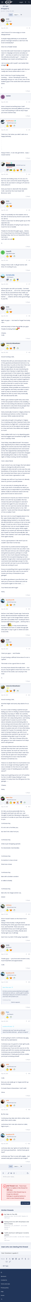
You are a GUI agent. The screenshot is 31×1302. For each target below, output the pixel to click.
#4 (29, 174)
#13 (29, 806)
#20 (29, 1143)
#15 (29, 954)
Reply (28, 91)
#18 (29, 1073)
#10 (29, 609)
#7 (29, 284)
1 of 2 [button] (10, 15)
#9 (29, 352)
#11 (29, 649)
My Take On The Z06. (10, 1214)
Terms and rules (5, 1284)
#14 (29, 914)
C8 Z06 (6, 1229)
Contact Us (4, 1280)
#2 (29, 102)
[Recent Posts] (25, 2)
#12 (29, 695)
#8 (29, 316)
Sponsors (3, 1276)
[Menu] (2, 2)
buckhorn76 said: (7, 1026)
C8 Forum (7, 1218)
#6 (29, 260)
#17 (29, 1021)
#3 (29, 130)
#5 (29, 210)
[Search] (29, 2)
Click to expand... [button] (15, 1002)
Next (15, 15)
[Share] (27, 28)
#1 (29, 28)
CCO (3, 11)
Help (2, 1291)
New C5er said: (7, 987)
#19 (29, 1109)
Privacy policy (5, 1288)
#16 (29, 982)
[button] (3, 1173)
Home (2, 1295)
